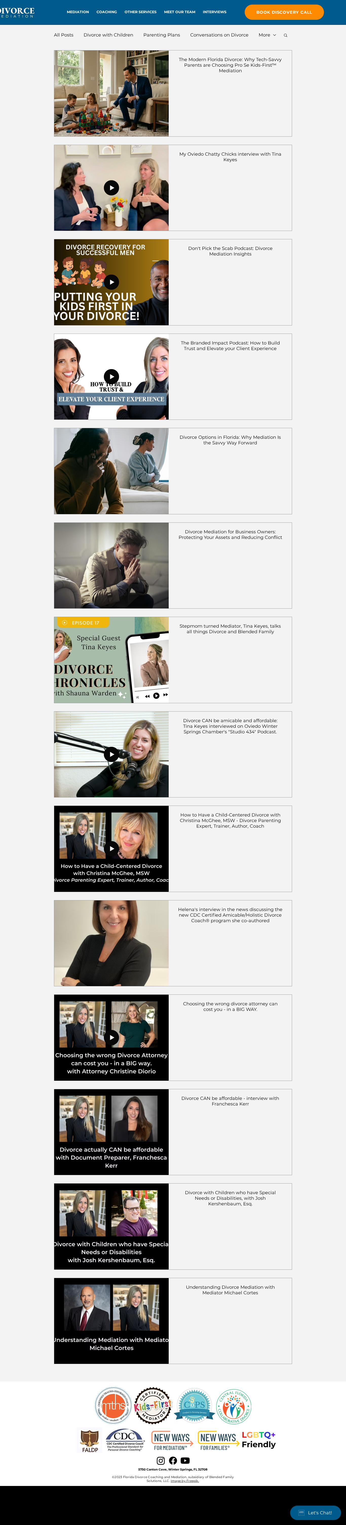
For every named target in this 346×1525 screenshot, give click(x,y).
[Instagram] (161, 1460)
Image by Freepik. (185, 1481)
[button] (78, 12)
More (264, 35)
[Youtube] (185, 1460)
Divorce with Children (108, 35)
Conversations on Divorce (219, 35)
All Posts (63, 35)
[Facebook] (173, 1460)
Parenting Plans (161, 35)
